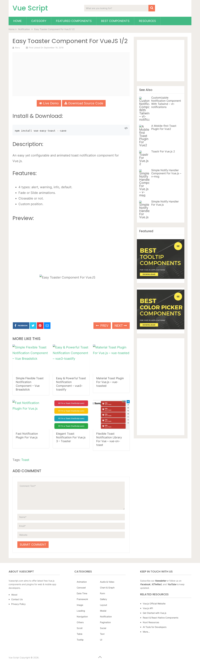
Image (80, 605)
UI (101, 639)
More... (146, 631)
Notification (106, 616)
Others (80, 622)
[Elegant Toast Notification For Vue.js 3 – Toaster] (71, 415)
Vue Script (30, 8)
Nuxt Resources (151, 622)
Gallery (103, 599)
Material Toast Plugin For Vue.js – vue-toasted (110, 382)
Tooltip (80, 639)
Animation (82, 581)
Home (17, 21)
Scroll (79, 628)
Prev (103, 325)
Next (119, 325)
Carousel (81, 587)
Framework (82, 599)
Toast (25, 460)
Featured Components (74, 21)
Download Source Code (85, 103)
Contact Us (17, 599)
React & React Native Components (160, 617)
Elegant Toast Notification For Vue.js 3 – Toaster (70, 437)
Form (102, 593)
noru (17, 47)
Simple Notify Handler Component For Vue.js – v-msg (166, 173)
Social (103, 628)
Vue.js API (148, 608)
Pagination (105, 622)
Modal (103, 610)
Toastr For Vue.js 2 (163, 151)
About (14, 594)
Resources (147, 21)
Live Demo (50, 103)
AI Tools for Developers (154, 627)
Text (102, 634)
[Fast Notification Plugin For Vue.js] (30, 415)
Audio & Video (107, 581)
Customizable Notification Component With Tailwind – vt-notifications (166, 102)
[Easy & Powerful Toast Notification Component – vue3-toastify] (71, 359)
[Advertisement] (71, 74)
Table (79, 634)
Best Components (115, 21)
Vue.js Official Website (154, 603)
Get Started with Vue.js (154, 613)
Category (38, 21)
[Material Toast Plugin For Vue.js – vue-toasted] (111, 359)
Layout (103, 605)
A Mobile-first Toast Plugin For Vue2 (163, 127)
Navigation (82, 616)
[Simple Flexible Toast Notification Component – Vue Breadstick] (30, 359)
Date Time (82, 593)
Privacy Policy (18, 604)
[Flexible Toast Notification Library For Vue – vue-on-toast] (111, 415)
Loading (81, 610)
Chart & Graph (107, 587)
